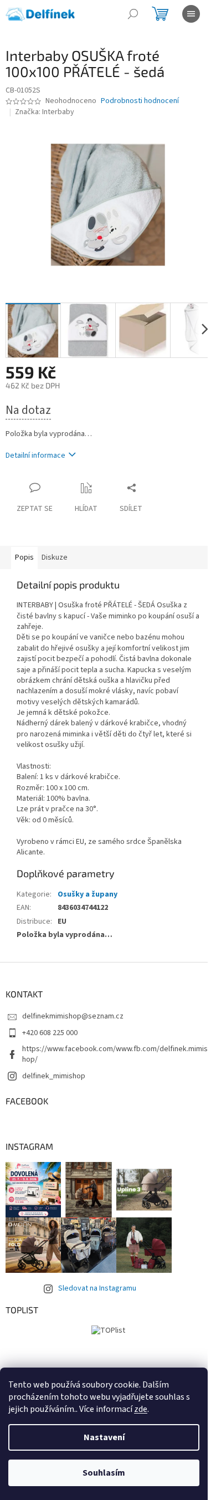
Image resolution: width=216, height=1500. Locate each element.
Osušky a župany (87, 894)
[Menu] (191, 14)
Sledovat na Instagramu (97, 1288)
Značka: (44, 111)
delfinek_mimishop (53, 1076)
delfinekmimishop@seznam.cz (73, 1016)
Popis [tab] (24, 557)
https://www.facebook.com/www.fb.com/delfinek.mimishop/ (115, 1054)
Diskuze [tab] (55, 557)
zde (140, 1409)
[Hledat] (133, 14)
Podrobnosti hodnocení (140, 101)
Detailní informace (35, 455)
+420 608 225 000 (50, 1032)
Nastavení (104, 1437)
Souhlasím (104, 1473)
